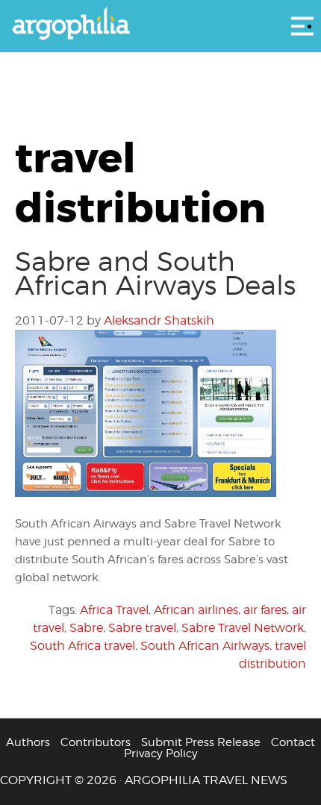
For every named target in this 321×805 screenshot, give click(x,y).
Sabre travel (142, 628)
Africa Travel (114, 610)
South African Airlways (204, 646)
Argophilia (160, 24)
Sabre (86, 628)
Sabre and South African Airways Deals (155, 273)
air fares (265, 610)
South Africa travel (82, 646)
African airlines (196, 610)
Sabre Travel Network (242, 628)
